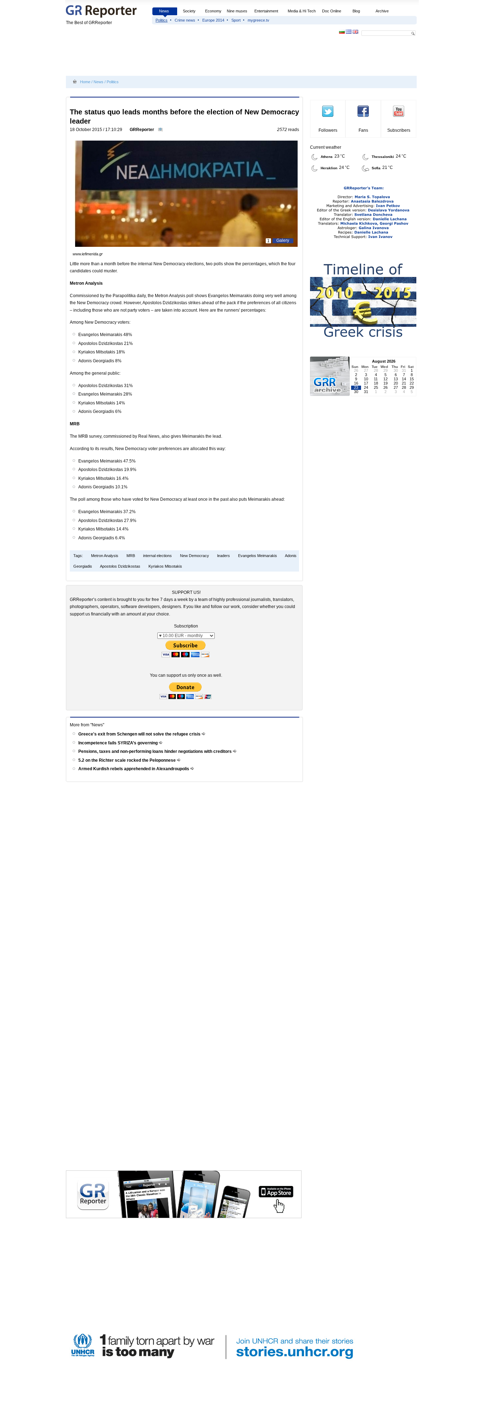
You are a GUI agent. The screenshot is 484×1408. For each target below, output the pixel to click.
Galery (282, 240)
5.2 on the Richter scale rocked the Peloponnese (127, 760)
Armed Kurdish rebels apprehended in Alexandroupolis (134, 768)
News (164, 11)
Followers (328, 130)
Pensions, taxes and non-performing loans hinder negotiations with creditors (155, 751)
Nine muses (237, 11)
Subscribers (398, 130)
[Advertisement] (195, 57)
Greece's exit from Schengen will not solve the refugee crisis (140, 734)
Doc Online (331, 11)
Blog (356, 11)
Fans (363, 130)
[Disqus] (185, 885)
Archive (382, 11)
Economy (213, 11)
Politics (162, 20)
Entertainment (266, 11)
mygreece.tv (258, 20)
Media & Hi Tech (302, 11)
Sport (236, 20)
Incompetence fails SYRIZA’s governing (118, 742)
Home (85, 82)
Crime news (185, 20)
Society (189, 11)
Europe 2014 (213, 20)
